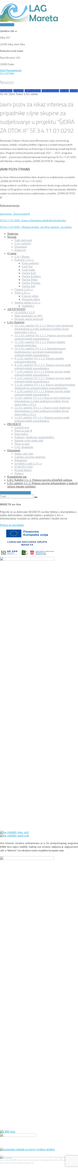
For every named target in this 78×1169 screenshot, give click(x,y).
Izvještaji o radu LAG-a (28, 463)
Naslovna (12, 233)
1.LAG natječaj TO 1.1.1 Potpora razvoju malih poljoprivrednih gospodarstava (42, 419)
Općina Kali (29, 273)
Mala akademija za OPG (29, 315)
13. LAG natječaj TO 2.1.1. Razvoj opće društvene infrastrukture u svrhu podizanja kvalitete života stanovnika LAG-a (44, 329)
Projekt (74, 90)
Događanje (6, 90)
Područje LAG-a (24, 259)
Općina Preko (30, 279)
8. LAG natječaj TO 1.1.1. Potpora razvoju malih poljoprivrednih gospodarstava (43, 366)
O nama (11, 253)
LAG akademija (24, 447)
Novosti (64, 90)
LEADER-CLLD (25, 312)
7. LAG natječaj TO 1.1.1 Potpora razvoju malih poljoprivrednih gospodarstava (42, 373)
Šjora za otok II (23, 430)
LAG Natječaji (15, 322)
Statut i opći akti (24, 453)
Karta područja (30, 263)
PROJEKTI (14, 424)
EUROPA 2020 (24, 466)
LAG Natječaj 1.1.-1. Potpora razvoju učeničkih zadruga (39, 480)
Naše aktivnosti (50, 90)
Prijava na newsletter (12, 525)
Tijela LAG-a (22, 292)
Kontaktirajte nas (17, 476)
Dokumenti (13, 450)
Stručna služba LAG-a (27, 302)
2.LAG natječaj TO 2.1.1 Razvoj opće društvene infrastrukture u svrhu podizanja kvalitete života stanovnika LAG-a (42, 411)
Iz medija (18, 90)
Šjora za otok (22, 443)
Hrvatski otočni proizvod (29, 319)
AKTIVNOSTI (16, 309)
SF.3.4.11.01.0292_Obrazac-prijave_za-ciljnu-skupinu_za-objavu (36, 227)
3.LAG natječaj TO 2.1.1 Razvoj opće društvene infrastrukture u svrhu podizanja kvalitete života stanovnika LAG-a (42, 401)
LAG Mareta (22, 256)
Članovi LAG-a (24, 289)
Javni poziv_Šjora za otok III (15, 214)
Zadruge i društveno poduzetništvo (34, 437)
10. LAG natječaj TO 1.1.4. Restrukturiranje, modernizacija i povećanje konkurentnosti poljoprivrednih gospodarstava (40, 352)
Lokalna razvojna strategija (30, 457)
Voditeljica (28, 305)
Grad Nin (27, 266)
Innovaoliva (21, 434)
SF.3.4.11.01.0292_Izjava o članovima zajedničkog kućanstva (33, 220)
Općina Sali (28, 286)
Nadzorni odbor (31, 299)
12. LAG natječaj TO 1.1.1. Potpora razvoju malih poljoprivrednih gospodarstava (43, 337)
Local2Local (22, 427)
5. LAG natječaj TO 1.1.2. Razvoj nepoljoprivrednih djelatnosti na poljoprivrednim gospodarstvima (45, 386)
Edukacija (20, 250)
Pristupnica (21, 460)
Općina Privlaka (31, 282)
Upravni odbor (30, 296)
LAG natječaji (32, 90)
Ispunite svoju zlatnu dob (29, 440)
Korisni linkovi (23, 470)
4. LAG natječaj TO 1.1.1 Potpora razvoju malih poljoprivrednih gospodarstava (42, 393)
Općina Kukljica (31, 276)
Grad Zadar (28, 269)
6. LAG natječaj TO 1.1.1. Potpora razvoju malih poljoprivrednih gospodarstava (43, 380)
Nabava (19, 473)
